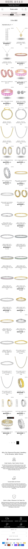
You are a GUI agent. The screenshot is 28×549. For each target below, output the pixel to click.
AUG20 (11, 14)
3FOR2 (23, 14)
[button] (6, 43)
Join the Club (13, 536)
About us (13, 529)
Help (13, 532)
